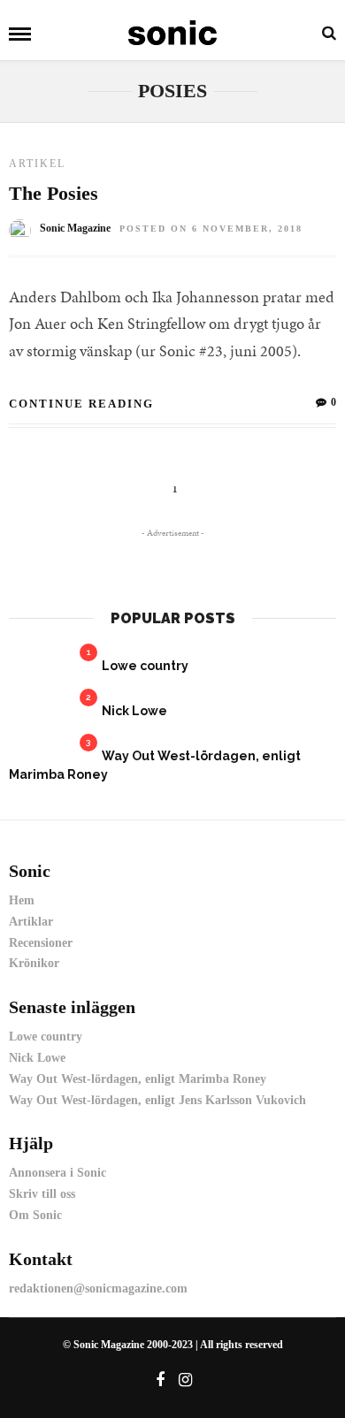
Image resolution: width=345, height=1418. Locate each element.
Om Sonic (35, 1215)
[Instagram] (186, 1380)
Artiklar (31, 921)
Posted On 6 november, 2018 (211, 228)
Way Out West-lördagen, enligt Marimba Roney (137, 1079)
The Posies (53, 193)
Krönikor (34, 963)
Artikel (37, 163)
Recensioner (41, 942)
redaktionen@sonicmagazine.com (98, 1288)
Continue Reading (81, 403)
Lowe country (145, 666)
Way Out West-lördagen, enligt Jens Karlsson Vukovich (157, 1100)
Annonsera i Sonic (57, 1172)
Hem (21, 900)
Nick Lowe (134, 711)
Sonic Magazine (75, 228)
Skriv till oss (42, 1194)
